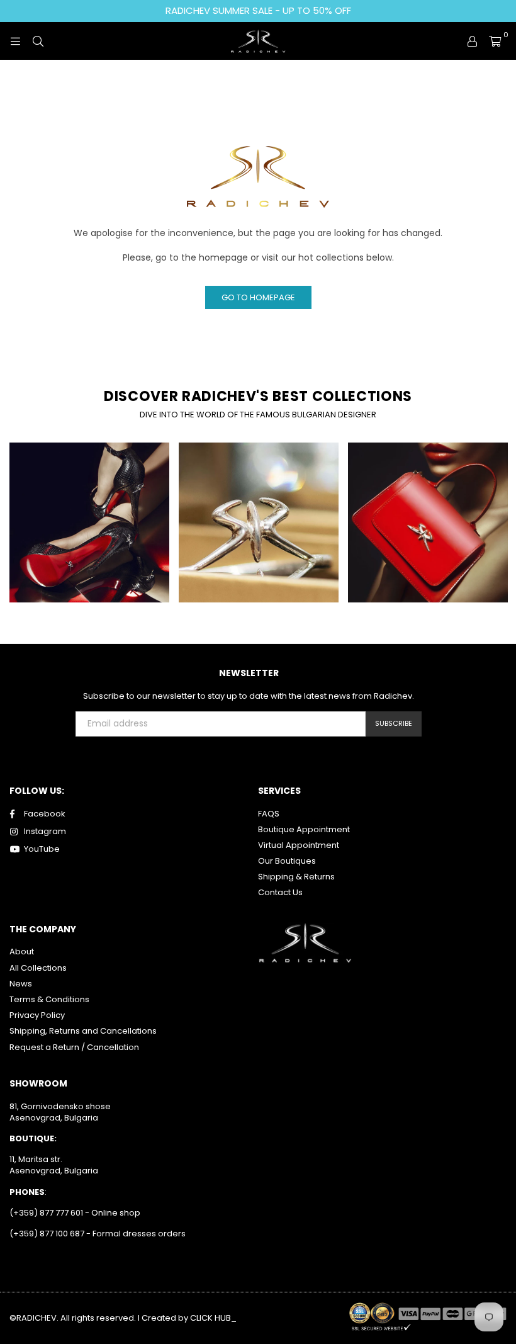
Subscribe (393, 723)
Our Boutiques (287, 861)
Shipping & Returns (296, 877)
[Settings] (472, 40)
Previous (16, 527)
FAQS (268, 814)
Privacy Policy (37, 1015)
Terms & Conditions (49, 999)
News (20, 984)
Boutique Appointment (304, 829)
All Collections (38, 968)
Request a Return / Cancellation (74, 1047)
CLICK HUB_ (213, 1318)
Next (501, 527)
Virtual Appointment (298, 845)
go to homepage (258, 297)
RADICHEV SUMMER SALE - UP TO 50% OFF (258, 10)
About (21, 951)
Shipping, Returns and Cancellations (83, 1031)
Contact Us (280, 892)
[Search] (37, 40)
